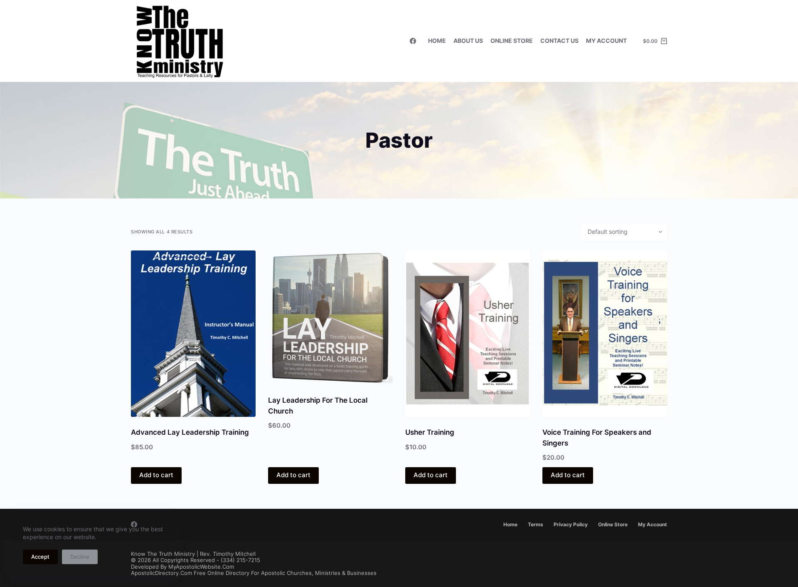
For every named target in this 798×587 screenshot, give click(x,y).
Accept (40, 556)
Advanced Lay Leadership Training (190, 432)
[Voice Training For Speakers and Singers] (604, 333)
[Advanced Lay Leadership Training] (193, 333)
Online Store (511, 40)
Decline (79, 556)
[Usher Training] (467, 333)
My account (652, 524)
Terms (535, 524)
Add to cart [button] (156, 475)
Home (437, 40)
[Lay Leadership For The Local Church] (330, 317)
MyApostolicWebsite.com (201, 566)
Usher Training (429, 432)
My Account (606, 40)
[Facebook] (413, 41)
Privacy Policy (571, 524)
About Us (468, 40)
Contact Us (559, 40)
